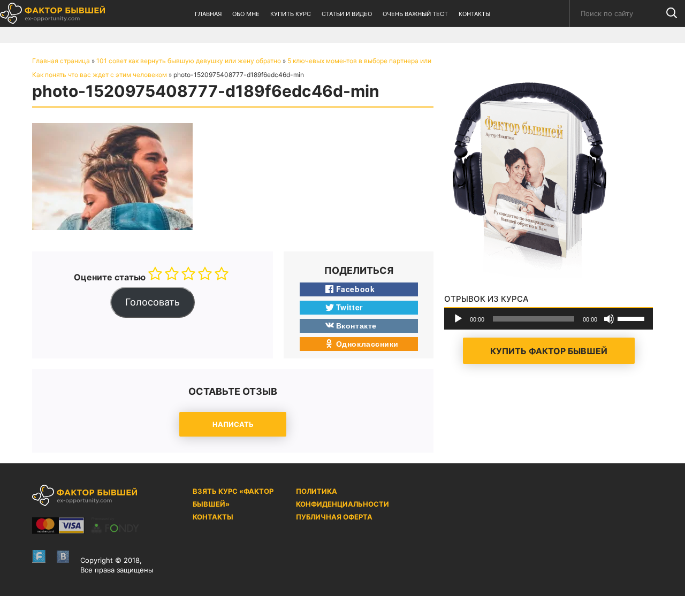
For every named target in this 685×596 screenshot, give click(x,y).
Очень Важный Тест (415, 14)
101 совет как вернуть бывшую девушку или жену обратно (188, 61)
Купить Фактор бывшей (548, 351)
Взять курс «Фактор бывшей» (233, 497)
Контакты (474, 14)
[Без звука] (609, 319)
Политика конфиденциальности (342, 497)
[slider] (633, 317)
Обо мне (246, 14)
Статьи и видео (347, 14)
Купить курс (290, 14)
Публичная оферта (334, 517)
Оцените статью (110, 277)
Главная (208, 14)
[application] (548, 319)
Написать (233, 424)
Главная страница (61, 61)
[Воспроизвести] (458, 319)
